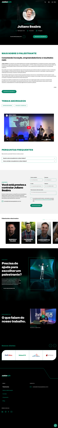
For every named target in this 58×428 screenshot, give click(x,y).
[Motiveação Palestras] (7, 2)
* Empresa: (46, 177)
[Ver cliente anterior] (50, 345)
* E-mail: (31, 183)
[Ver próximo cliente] (54, 345)
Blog (4, 400)
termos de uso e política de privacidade (43, 199)
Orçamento (5, 397)
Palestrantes (6, 386)
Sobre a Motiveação (8, 390)
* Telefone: (46, 183)
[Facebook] (8, 411)
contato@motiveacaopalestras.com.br (40, 386)
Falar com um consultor (9, 288)
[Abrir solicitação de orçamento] (49, 2)
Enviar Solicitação (36, 205)
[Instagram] (5, 411)
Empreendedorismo (7, 105)
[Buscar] (45, 2)
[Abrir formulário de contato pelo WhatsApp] (55, 425)
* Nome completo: (33, 177)
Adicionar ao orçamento (40, 36)
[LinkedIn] (2, 411)
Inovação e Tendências (21, 105)
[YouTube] (11, 411)
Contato (5, 393)
